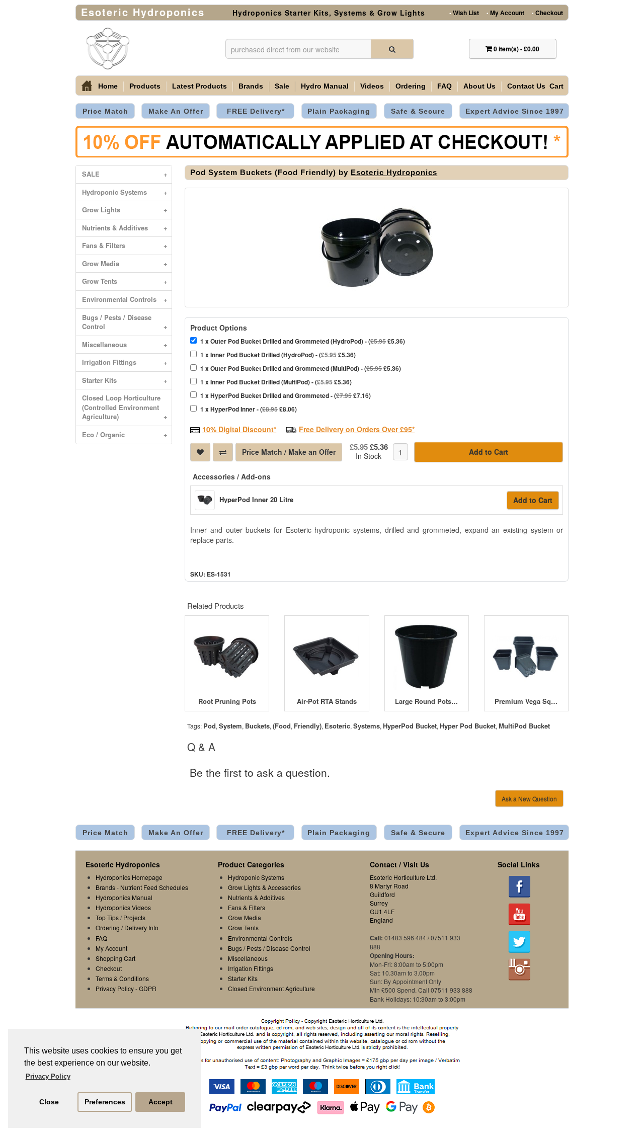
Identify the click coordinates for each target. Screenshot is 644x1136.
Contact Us (526, 86)
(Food (282, 726)
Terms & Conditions (122, 978)
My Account (505, 12)
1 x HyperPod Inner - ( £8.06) (248, 409)
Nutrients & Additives (125, 227)
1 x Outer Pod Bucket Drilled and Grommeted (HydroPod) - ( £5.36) (302, 341)
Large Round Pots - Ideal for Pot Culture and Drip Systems (426, 701)
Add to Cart (488, 452)
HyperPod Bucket (410, 726)
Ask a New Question (529, 798)
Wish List (464, 12)
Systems (366, 726)
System (230, 726)
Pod (209, 726)
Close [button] (49, 1102)
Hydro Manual (325, 86)
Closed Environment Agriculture (271, 988)
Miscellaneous (125, 344)
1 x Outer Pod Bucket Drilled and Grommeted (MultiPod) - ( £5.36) (300, 368)
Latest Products (199, 86)
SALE (125, 174)
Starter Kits (125, 380)
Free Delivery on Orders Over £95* (357, 429)
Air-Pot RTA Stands (327, 701)
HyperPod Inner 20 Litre (256, 499)
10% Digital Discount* (239, 429)
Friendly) (307, 726)
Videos (372, 86)
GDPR (147, 988)
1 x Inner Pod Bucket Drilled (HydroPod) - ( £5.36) (278, 354)
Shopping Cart (115, 958)
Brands (250, 86)
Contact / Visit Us (399, 864)
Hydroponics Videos (123, 907)
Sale (282, 86)
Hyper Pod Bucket (468, 726)
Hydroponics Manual (124, 897)
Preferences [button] (105, 1102)
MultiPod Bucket (524, 726)
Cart (556, 86)
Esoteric (337, 726)
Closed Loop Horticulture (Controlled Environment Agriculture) (125, 407)
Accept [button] (160, 1102)
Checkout (547, 12)
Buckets (257, 726)
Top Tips (107, 917)
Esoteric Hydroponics (394, 172)
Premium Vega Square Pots (526, 701)
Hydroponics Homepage (129, 877)
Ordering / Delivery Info (127, 927)
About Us (479, 86)
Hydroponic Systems (125, 192)
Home (108, 86)
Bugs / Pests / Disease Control (125, 322)
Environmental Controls (125, 299)
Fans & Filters (125, 245)
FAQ (444, 86)
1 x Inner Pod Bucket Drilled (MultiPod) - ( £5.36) (276, 381)
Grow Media (125, 263)
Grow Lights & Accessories (264, 887)
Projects (134, 917)
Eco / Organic (125, 434)
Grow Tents (125, 281)
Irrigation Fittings (125, 362)
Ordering (410, 86)
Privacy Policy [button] (48, 1076)
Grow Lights (125, 209)
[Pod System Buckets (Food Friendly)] (377, 247)
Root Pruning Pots (227, 701)
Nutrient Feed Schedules (154, 887)
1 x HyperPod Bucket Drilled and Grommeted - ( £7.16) (285, 395)
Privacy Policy (115, 988)
